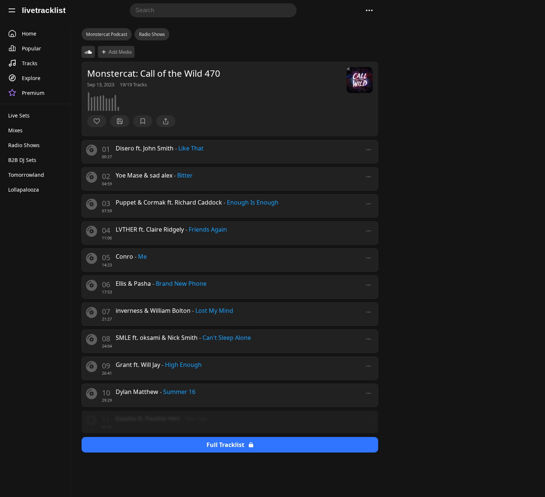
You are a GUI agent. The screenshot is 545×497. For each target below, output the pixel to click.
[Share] (165, 121)
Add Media (120, 52)
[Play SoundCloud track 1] (88, 52)
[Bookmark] (142, 121)
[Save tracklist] (119, 121)
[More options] (368, 149)
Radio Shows (152, 34)
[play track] (92, 150)
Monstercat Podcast (106, 34)
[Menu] (12, 10)
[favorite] (96, 121)
